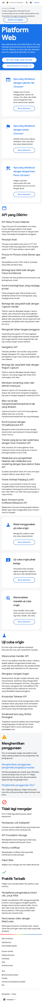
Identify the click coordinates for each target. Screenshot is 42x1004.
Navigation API (10, 347)
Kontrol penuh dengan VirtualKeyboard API (14, 423)
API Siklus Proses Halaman (15, 222)
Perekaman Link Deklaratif (16, 822)
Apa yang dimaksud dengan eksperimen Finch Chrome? (24, 171)
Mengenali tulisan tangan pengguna (21, 329)
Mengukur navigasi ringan (15, 673)
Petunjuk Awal (9, 239)
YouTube (4, 978)
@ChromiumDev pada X (10, 975)
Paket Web (7, 860)
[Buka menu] (3, 2)
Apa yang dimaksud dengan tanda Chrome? (24, 129)
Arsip (3, 962)
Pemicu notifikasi (11, 847)
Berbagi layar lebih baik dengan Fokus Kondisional (18, 272)
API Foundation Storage (14, 835)
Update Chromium (8, 955)
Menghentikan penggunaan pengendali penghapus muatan (18, 766)
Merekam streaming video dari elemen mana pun (18, 384)
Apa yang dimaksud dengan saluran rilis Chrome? (24, 83)
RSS (3, 985)
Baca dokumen (24, 108)
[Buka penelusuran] (26, 2)
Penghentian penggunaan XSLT (18, 785)
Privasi (14, 994)
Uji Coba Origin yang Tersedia (19, 60)
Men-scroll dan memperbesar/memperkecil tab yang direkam (18, 403)
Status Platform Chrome (19, 66)
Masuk (37, 3)
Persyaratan (6, 994)
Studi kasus (5, 958)
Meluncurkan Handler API (15, 656)
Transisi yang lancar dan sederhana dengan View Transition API (20, 441)
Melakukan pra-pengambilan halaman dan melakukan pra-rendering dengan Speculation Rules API (21, 463)
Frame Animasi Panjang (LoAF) (18, 479)
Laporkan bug (6, 942)
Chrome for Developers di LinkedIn (13, 981)
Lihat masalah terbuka (9, 946)
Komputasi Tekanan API (14, 696)
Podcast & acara (7, 965)
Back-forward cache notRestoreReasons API (14, 501)
